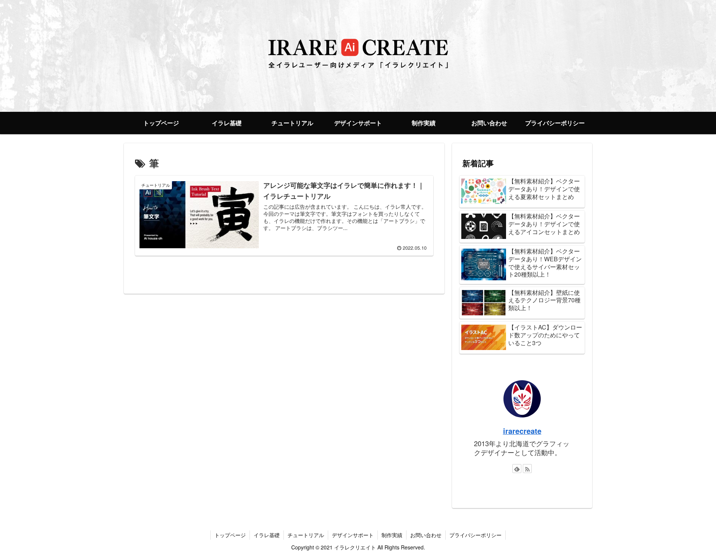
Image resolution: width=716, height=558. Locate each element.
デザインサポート (353, 535)
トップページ (230, 535)
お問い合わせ (426, 535)
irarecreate (522, 431)
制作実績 (391, 535)
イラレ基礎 (267, 535)
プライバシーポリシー (475, 535)
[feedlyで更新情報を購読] (516, 468)
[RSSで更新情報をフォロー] (527, 468)
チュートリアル (306, 535)
